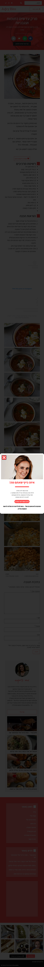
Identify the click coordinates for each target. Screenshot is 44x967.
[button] (4, 457)
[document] (22, 483)
